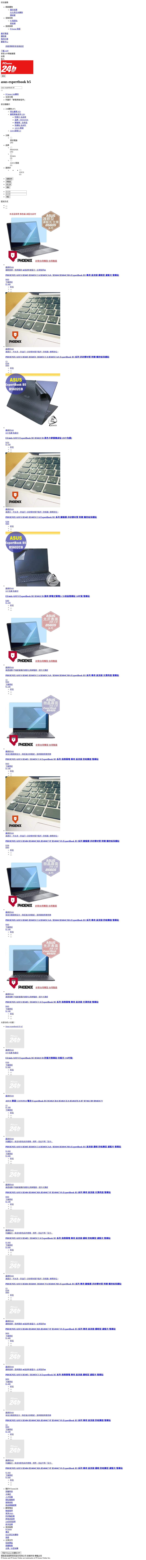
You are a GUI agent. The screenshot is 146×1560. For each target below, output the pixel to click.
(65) (15, 112)
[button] (73, 15)
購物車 (3, 36)
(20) (17, 114)
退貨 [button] (14, 46)
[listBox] (73, 201)
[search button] (2, 90)
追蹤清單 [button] (9, 46)
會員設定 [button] (20, 46)
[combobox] (73, 83)
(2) (15, 131)
